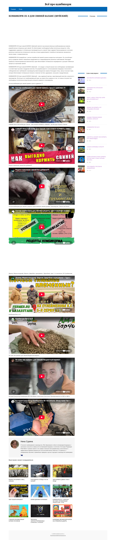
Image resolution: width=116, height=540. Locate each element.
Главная (13, 9)
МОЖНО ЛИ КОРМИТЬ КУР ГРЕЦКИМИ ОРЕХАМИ (94, 108)
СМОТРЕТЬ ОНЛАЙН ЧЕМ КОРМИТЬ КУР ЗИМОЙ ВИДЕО (97, 137)
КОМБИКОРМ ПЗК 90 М (93, 127)
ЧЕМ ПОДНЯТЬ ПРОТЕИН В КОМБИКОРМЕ (94, 167)
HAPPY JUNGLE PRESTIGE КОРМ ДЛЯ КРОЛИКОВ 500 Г (96, 98)
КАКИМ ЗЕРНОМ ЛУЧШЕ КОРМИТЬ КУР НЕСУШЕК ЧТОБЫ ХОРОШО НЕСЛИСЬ (96, 158)
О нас (20, 9)
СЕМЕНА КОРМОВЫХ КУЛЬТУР (95, 147)
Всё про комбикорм (58, 4)
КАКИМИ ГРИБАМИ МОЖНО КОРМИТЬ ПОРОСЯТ (94, 118)
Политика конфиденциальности (58, 535)
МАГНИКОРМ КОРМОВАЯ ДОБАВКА (96, 78)
